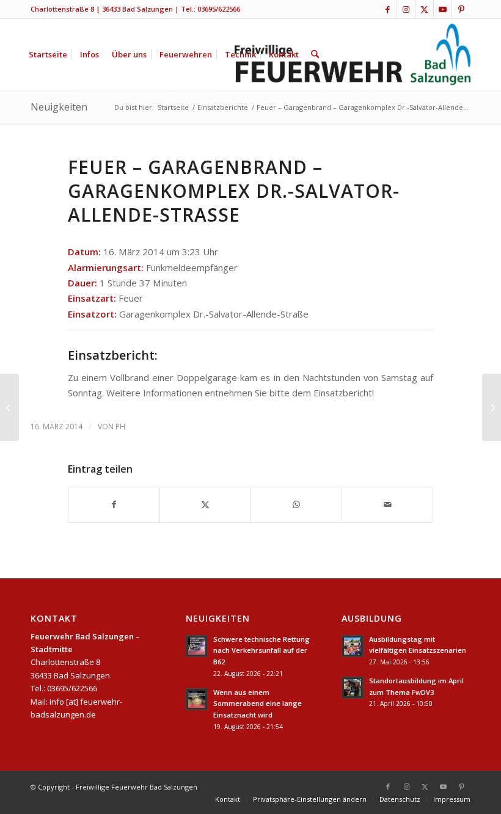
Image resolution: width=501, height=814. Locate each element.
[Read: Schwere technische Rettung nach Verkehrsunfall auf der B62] (197, 646)
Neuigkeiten (59, 107)
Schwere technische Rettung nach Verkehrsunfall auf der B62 (261, 650)
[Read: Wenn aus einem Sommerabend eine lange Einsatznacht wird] (197, 699)
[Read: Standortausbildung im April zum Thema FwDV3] (353, 688)
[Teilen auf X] (205, 504)
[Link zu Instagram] (406, 9)
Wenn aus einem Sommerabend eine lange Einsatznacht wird (257, 704)
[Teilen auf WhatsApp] (296, 504)
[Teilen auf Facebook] (113, 504)
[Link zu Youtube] (443, 9)
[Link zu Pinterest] (461, 9)
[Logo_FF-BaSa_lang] (353, 54)
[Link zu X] (424, 9)
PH (120, 426)
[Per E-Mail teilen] (387, 504)
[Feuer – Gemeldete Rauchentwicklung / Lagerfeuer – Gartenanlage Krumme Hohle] (9, 407)
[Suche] (315, 54)
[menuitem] (48, 54)
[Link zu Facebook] (388, 9)
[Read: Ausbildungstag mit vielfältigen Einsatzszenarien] (353, 646)
